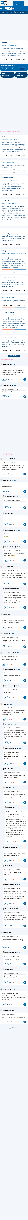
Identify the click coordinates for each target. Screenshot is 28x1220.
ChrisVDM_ (6, 385)
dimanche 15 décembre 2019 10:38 (10, 656)
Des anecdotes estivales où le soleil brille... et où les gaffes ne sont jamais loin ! (13, 67)
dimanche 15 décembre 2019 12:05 (12, 791)
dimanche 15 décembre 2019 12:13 (12, 673)
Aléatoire (9, 12)
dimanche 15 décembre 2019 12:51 (12, 851)
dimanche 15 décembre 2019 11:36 (12, 772)
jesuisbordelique (8, 653)
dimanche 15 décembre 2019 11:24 (12, 752)
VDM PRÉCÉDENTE (6, 75)
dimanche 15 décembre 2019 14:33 (12, 550)
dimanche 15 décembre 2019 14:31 (12, 956)
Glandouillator (9, 530)
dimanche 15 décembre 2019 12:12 (12, 534)
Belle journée (6, 251)
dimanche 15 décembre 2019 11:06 (10, 708)
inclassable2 (8, 496)
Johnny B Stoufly (10, 748)
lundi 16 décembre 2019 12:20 (11, 973)
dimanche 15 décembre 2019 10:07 (10, 618)
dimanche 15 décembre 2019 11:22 (10, 936)
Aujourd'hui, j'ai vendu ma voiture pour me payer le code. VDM (13, 166)
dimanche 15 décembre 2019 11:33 (10, 993)
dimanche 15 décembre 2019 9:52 (12, 500)
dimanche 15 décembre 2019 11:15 (12, 517)
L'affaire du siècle (8, 312)
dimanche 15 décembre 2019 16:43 (12, 869)
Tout (2, 12)
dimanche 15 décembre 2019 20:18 (12, 592)
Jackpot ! (5, 43)
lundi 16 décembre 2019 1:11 (10, 690)
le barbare (6, 989)
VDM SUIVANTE (20, 75)
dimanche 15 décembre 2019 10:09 (10, 637)
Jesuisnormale (9, 686)
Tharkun (7, 724)
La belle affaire (7, 201)
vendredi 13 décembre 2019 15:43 (10, 389)
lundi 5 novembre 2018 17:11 (8, 368)
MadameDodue (9, 547)
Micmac (4, 137)
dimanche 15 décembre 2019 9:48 (10, 570)
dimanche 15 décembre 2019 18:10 (12, 912)
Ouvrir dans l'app (17, 3)
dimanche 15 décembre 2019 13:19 (14, 811)
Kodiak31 (5, 633)
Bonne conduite (7, 177)
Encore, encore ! (14, 355)
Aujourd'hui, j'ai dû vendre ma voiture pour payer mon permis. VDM (13, 301)
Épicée (16, 12)
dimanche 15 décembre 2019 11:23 (12, 728)
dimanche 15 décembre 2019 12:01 (10, 1014)
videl (4, 704)
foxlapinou (6, 364)
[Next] (18, 1028)
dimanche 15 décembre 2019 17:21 (12, 888)
